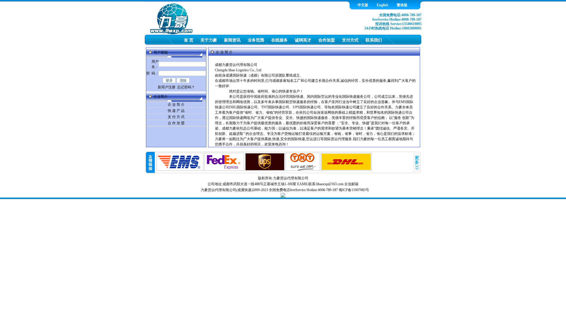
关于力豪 (208, 40)
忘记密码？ (186, 87)
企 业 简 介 (176, 104)
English (382, 5)
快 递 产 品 (176, 111)
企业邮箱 (351, 184)
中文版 (363, 5)
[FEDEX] (224, 170)
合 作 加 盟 (176, 123)
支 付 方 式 (176, 117)
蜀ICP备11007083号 (354, 190)
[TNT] (303, 170)
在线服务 (279, 40)
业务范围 (256, 40)
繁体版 (402, 5)
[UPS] (265, 170)
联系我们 (374, 40)
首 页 (188, 40)
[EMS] (180, 170)
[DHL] (346, 170)
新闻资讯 (232, 40)
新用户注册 (166, 87)
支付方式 (350, 40)
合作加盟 (326, 40)
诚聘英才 (303, 40)
